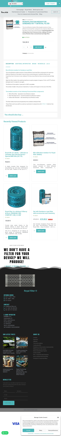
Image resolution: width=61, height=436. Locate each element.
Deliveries (35, 341)
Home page (20, 9)
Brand (34, 63)
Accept (28, 430)
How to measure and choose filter (28, 14)
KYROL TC (44, 104)
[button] (58, 417)
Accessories (31, 53)
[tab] (10, 64)
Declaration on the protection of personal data (43, 433)
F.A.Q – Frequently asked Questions (41, 354)
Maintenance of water (18, 12)
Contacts (35, 337)
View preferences (53, 430)
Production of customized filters (38, 12)
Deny (40, 430)
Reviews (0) (41, 63)
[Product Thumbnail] (17, 22)
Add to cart (38, 47)
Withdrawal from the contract (39, 349)
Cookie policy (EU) (37, 345)
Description (10, 63)
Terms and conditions (38, 343)
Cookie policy (31, 433)
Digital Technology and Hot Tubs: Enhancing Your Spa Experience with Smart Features (21, 372)
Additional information (23, 63)
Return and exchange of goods (40, 350)
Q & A (48, 63)
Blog (40, 14)
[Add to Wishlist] (45, 47)
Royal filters (28, 9)
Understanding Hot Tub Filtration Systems (8, 371)
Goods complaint (37, 352)
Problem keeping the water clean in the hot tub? (21, 352)
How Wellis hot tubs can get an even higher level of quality (8, 352)
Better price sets (38, 9)
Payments (35, 339)
